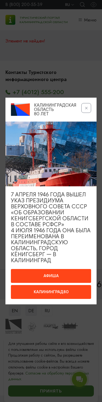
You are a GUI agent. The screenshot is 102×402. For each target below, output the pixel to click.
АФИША (51, 275)
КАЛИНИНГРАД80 (51, 291)
